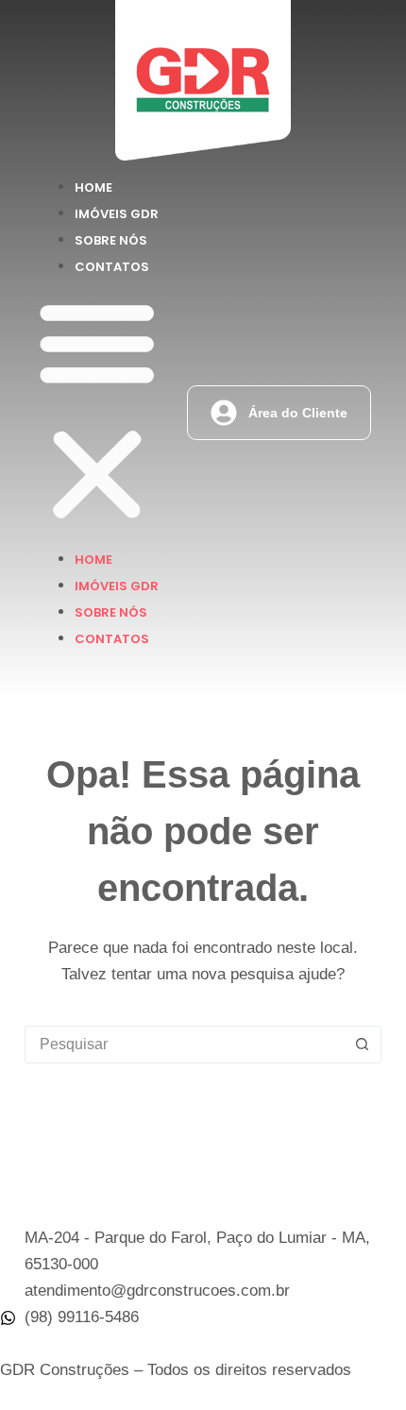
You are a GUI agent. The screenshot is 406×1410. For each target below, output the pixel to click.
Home (93, 187)
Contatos (112, 267)
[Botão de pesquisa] (362, 1044)
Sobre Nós (111, 240)
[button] (97, 412)
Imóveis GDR (117, 214)
